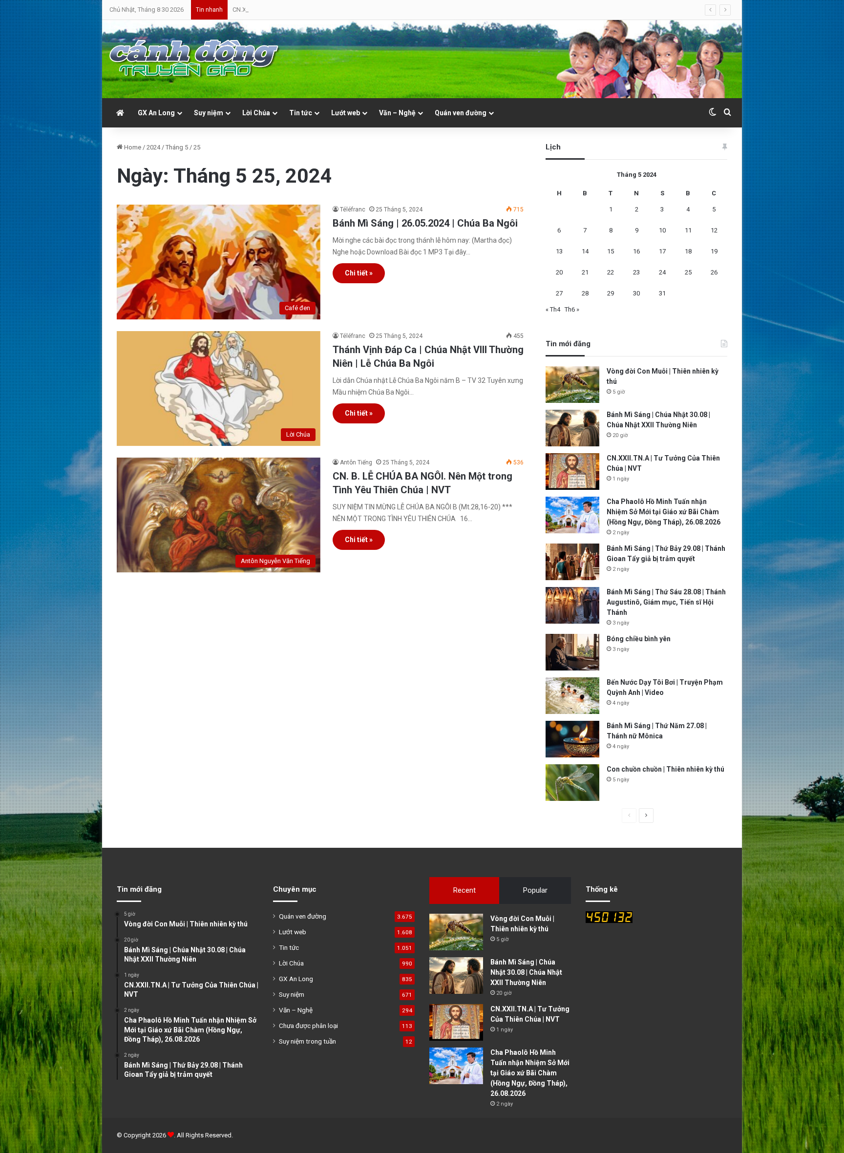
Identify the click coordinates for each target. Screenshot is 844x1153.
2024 (153, 147)
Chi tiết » (359, 273)
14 (585, 251)
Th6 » (572, 309)
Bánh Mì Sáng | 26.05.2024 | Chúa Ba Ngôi (425, 223)
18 (688, 251)
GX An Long (156, 113)
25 (688, 272)
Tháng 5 (177, 147)
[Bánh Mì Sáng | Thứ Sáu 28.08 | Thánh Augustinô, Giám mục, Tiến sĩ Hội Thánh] (572, 605)
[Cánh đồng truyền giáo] (194, 59)
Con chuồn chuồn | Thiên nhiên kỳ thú (665, 769)
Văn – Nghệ (397, 113)
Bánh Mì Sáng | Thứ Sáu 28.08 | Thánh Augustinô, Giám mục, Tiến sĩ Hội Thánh (666, 602)
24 (662, 272)
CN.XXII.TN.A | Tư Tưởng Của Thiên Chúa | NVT (296, 9)
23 (636, 272)
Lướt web (345, 113)
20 (559, 272)
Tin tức (300, 113)
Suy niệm (208, 113)
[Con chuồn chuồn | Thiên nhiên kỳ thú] (572, 782)
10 (662, 230)
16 (636, 251)
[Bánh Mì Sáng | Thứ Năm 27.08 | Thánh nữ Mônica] (572, 739)
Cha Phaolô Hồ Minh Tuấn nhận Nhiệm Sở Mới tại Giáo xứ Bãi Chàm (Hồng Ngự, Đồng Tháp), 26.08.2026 (663, 512)
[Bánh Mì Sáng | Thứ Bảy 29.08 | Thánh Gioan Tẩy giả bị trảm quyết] (572, 562)
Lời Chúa (256, 113)
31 (662, 293)
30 (636, 293)
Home (132, 147)
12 (714, 230)
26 (714, 272)
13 (559, 251)
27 (559, 293)
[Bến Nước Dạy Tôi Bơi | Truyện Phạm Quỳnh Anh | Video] (572, 695)
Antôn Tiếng (356, 462)
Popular (535, 890)
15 (610, 251)
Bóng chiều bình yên (639, 639)
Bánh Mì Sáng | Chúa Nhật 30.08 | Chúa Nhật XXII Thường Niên (526, 972)
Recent (464, 890)
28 (585, 293)
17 (662, 251)
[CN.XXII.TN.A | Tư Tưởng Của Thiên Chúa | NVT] (572, 471)
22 (610, 272)
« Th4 (553, 309)
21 (585, 272)
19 (714, 251)
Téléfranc (352, 209)
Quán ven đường (460, 113)
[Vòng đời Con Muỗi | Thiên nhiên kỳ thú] (572, 384)
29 (610, 293)
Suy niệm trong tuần (307, 1041)
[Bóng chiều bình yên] (572, 652)
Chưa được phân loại (308, 1025)
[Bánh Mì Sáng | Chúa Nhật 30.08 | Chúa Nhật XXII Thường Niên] (572, 428)
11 (688, 230)
